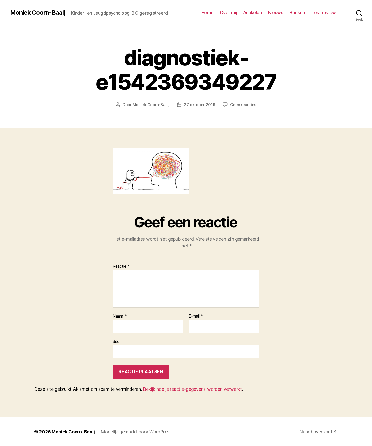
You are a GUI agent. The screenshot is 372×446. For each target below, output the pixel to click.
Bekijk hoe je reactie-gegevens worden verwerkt (192, 389)
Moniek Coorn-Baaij (37, 13)
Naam (120, 316)
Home (207, 12)
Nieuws (275, 12)
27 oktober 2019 (199, 104)
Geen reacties (243, 104)
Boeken (297, 12)
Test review (323, 12)
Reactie (121, 266)
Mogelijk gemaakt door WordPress (136, 431)
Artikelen (252, 12)
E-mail (196, 316)
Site (116, 341)
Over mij (228, 12)
